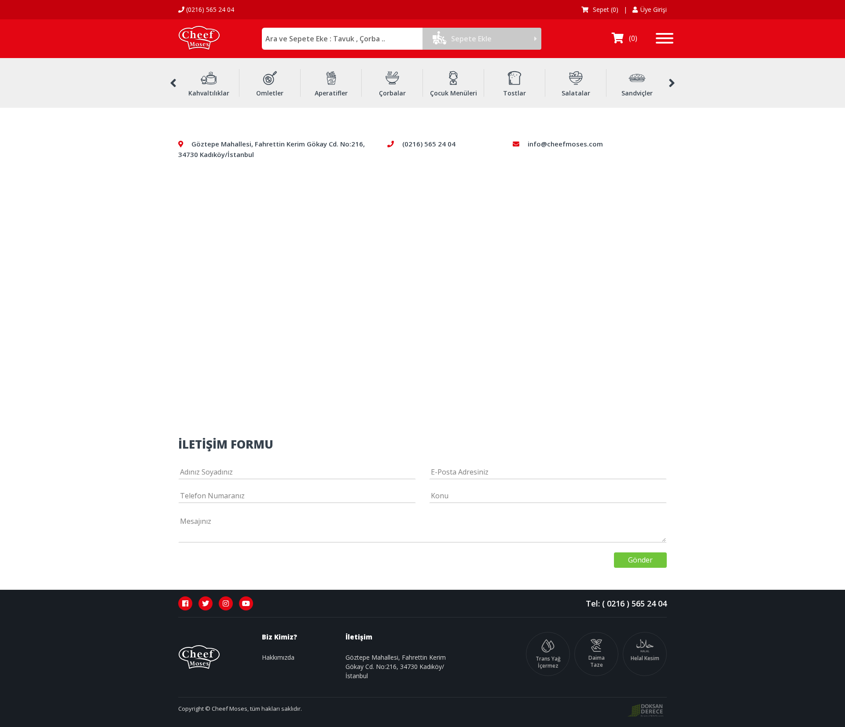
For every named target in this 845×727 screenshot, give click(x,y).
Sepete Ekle (471, 39)
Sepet (604, 9)
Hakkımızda (278, 657)
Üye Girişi (653, 9)
